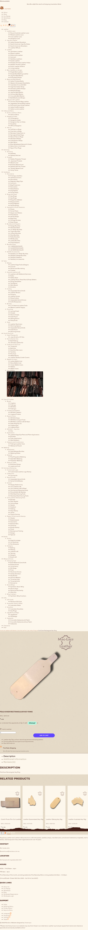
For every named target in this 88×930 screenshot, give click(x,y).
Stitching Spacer (15, 326)
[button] (44, 729)
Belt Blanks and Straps (17, 98)
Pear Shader (14, 501)
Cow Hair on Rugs (16, 131)
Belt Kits (13, 348)
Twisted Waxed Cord (16, 168)
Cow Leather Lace (16, 37)
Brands (9, 304)
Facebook (6, 915)
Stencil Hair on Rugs (16, 137)
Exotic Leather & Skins (17, 66)
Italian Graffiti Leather (17, 107)
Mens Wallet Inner (15, 363)
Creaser (12, 270)
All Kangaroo (14, 118)
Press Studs (14, 215)
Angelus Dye (14, 425)
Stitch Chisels (14, 315)
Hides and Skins (8, 111)
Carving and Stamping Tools (19, 490)
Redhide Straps (15, 90)
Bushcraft (13, 557)
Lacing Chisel (14, 311)
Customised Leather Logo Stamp (20, 472)
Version (9, 483)
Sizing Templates (15, 281)
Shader (12, 518)
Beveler (12, 499)
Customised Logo (12, 470)
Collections (10, 473)
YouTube (6, 917)
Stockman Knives (15, 572)
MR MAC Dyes (15, 418)
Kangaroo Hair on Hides (17, 122)
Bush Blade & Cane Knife (18, 562)
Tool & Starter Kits (12, 339)
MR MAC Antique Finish (17, 420)
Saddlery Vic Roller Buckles (19, 254)
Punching (10, 309)
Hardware (6, 172)
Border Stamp (14, 527)
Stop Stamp (14, 511)
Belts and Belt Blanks (14, 79)
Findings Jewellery (16, 176)
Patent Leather (15, 53)
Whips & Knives (8, 559)
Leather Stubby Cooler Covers (19, 357)
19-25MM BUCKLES (16, 248)
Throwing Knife (15, 581)
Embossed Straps (16, 77)
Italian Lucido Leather (17, 109)
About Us (6, 887)
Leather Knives (15, 296)
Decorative (10, 174)
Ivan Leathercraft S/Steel (18, 488)
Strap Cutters (14, 298)
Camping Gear (11, 561)
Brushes (13, 436)
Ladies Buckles (15, 240)
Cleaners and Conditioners (15, 442)
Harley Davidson (15, 574)
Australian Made (15, 605)
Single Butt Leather (16, 72)
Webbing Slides (15, 453)
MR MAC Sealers (15, 412)
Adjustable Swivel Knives (18, 300)
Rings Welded (14, 203)
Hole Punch (14, 317)
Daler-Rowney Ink (16, 423)
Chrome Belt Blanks (16, 94)
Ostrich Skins (14, 114)
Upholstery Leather (16, 51)
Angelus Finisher (15, 414)
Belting (12, 548)
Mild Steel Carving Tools (17, 494)
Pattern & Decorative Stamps (16, 516)
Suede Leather (15, 61)
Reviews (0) (9, 761)
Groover (12, 267)
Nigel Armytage (15, 540)
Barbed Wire (14, 524)
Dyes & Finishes (8, 399)
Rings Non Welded (16, 200)
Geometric (13, 522)
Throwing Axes (15, 579)
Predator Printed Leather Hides (20, 63)
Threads (9, 157)
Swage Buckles (15, 226)
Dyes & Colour (11, 416)
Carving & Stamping (9, 468)
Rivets (12, 209)
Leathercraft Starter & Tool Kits (14, 630)
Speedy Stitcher (15, 155)
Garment (13, 57)
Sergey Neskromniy (16, 485)
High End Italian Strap (17, 87)
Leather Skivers (15, 292)
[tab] (45, 756)
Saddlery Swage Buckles (18, 255)
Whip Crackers (11, 594)
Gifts (5, 598)
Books (5, 537)
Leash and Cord (15, 466)
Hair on (9, 127)
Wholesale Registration (10, 894)
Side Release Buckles (17, 451)
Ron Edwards (14, 544)
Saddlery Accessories (17, 259)
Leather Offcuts (15, 48)
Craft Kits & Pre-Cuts (13, 344)
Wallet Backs (14, 355)
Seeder (12, 505)
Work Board (14, 285)
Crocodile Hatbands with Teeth (20, 620)
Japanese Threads (16, 161)
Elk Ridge (13, 568)
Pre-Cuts (13, 354)
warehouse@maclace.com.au (10, 851)
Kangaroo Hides (12, 116)
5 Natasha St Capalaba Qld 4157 (11, 860)
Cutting (9, 289)
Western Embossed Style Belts (20, 83)
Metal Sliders (14, 189)
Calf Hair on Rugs (15, 129)
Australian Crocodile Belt (18, 85)
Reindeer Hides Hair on (17, 133)
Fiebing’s (13, 409)
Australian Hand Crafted (14, 603)
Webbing (6, 447)
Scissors (13, 294)
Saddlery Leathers (16, 59)
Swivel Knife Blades (16, 481)
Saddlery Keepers (16, 257)
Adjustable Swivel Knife (17, 291)
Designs (13, 555)
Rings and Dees (12, 194)
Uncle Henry (14, 566)
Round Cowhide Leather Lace (19, 33)
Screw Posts (14, 192)
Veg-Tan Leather (12, 40)
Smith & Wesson (15, 577)
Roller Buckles (15, 237)
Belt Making (14, 341)
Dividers (13, 287)
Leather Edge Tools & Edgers (19, 265)
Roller (12, 276)
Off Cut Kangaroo (15, 126)
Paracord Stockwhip (16, 590)
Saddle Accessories (13, 252)
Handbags (13, 616)
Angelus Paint (14, 427)
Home (2, 630)
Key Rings (13, 196)
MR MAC (13, 407)
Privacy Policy (7, 908)
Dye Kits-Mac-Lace (16, 350)
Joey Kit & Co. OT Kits (17, 337)
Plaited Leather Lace (17, 35)
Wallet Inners (14, 368)
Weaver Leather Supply (17, 307)
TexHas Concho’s (15, 177)
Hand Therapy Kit (12, 335)
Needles (13, 153)
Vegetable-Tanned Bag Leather (20, 103)
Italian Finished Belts (17, 81)
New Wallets (11, 370)
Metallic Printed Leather (18, 64)
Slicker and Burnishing (17, 268)
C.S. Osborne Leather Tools (18, 305)
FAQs (5, 904)
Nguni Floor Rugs (15, 148)
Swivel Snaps (14, 216)
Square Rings (14, 205)
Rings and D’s (14, 202)
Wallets (12, 367)
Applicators (10, 433)
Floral (12, 529)
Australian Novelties (16, 609)
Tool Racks (13, 283)
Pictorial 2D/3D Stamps (18, 492)
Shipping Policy (8, 906)
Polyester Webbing (16, 460)
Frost (12, 570)
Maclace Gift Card (16, 601)
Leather (5, 29)
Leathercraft (14, 551)
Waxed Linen (14, 163)
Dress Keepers (15, 242)
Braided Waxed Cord (16, 165)
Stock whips (14, 588)
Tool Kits (13, 352)
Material (9, 455)
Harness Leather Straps (17, 88)
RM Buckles (14, 239)
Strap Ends (13, 320)
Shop (5, 14)
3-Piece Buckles (15, 233)
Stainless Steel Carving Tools (19, 496)
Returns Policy (8, 910)
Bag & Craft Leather (13, 100)
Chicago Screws (15, 220)
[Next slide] (5, 833)
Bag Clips (13, 218)
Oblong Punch (14, 318)
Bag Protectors (15, 185)
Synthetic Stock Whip (17, 587)
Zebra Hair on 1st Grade (17, 146)
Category (10, 546)
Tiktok (5, 919)
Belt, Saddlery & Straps (14, 70)
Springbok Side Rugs (17, 135)
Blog (5, 20)
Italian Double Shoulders (18, 42)
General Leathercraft (13, 272)
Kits (11, 431)
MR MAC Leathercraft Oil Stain (20, 422)
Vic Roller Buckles (16, 229)
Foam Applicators (16, 438)
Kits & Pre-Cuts (8, 333)
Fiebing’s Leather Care (17, 444)
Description (9, 756)
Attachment (10, 449)
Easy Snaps (14, 222)
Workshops (6, 18)
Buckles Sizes (11, 244)
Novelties (13, 124)
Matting (12, 509)
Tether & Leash (11, 462)
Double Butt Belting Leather (19, 74)
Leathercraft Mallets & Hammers (20, 274)
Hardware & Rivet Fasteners (16, 207)
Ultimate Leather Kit (16, 342)
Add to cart (44, 735)
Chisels (12, 313)
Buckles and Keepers (13, 224)
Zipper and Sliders (16, 213)
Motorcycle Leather (16, 55)
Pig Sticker (13, 575)
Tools (5, 261)
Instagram (6, 913)
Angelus (13, 403)
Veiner (12, 512)
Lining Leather (15, 68)
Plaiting (12, 549)
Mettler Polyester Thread (18, 159)
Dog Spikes (14, 190)
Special (12, 535)
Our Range (6, 16)
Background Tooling (16, 531)
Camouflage (14, 503)
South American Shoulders (18, 46)
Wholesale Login (8, 896)
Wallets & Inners (12, 359)
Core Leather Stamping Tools (16, 498)
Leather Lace (11, 31)
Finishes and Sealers (13, 410)
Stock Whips (11, 585)
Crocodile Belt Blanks (17, 96)
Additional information (14, 758)
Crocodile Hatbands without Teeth (21, 622)
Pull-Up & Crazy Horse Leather (20, 105)
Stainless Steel (15, 228)
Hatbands (10, 618)
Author (9, 538)
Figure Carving (15, 514)
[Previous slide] (1, 833)
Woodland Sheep (15, 139)
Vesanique (28, 923)
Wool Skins (13, 142)
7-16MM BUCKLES (16, 246)
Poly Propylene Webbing (18, 457)
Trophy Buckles (15, 231)
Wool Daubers (14, 440)
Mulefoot (13, 507)
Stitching (6, 150)
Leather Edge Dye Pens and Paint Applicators (24, 435)
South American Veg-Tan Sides (20, 44)
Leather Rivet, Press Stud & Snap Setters (23, 279)
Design (12, 533)
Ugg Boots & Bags (13, 612)
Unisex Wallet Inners (16, 365)
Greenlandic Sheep (16, 140)
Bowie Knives (14, 564)
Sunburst (13, 525)
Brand (9, 401)
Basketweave (14, 520)
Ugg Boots (13, 614)
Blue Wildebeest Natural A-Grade (21, 144)
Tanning (12, 553)
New (4, 627)
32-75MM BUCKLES (16, 250)
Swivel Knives (11, 477)
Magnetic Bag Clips (16, 181)
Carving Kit (13, 475)
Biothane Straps (15, 464)
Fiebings (13, 405)
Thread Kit (13, 346)
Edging (9, 263)
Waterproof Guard (16, 446)
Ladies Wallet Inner (16, 361)
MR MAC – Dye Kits (13, 429)
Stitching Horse (15, 331)
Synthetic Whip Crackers (18, 596)
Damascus (13, 583)
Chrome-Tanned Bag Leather (19, 101)
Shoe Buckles (14, 235)
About (5, 12)
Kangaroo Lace (15, 38)
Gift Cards (10, 600)
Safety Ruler (14, 278)
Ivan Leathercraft (15, 486)
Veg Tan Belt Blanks (16, 75)
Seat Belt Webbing (16, 459)
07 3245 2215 (5, 848)
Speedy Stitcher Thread (17, 166)
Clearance (6, 626)
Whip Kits (13, 592)
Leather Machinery (16, 324)
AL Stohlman (14, 542)
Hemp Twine (14, 170)
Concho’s (13, 183)
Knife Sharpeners (15, 302)
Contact (6, 22)
